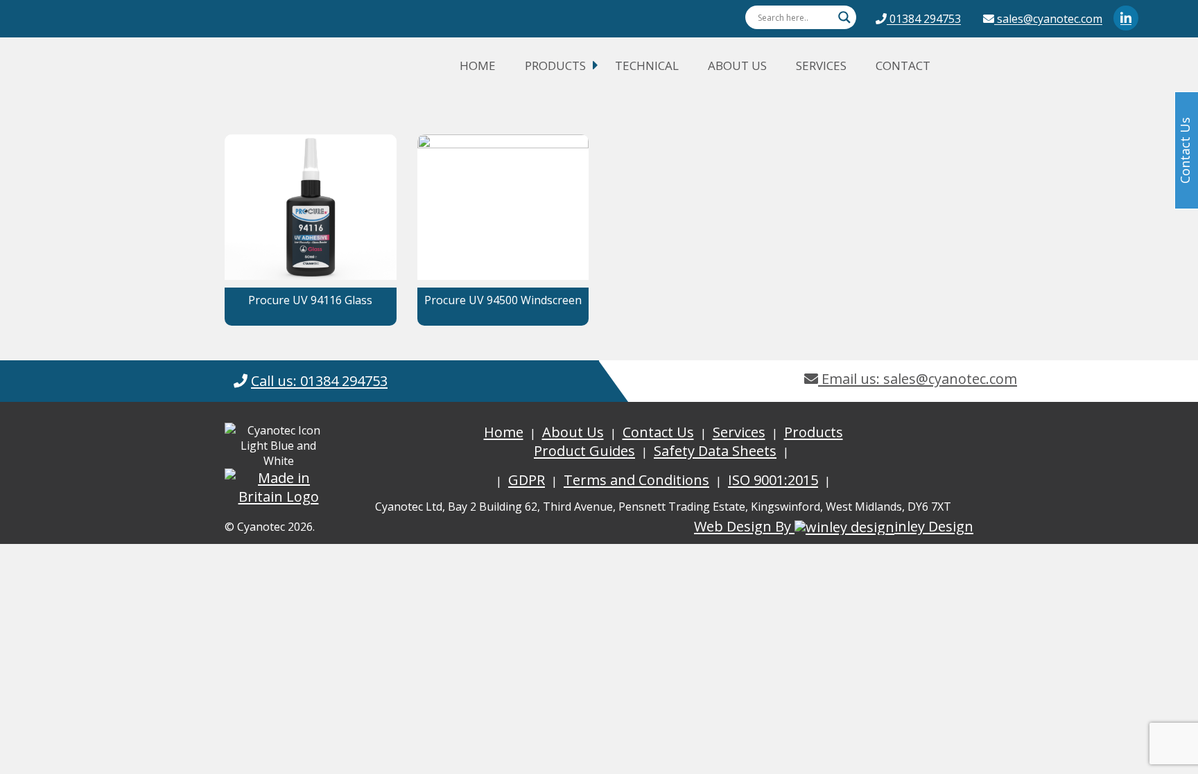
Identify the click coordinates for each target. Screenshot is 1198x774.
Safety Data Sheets (715, 450)
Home (478, 65)
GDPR (526, 479)
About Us (737, 65)
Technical (647, 65)
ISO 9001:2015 (773, 479)
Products (555, 65)
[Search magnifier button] (844, 17)
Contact (903, 65)
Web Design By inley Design (833, 526)
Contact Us (658, 432)
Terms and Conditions (636, 479)
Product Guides (584, 450)
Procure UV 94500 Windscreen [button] (503, 300)
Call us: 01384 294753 (319, 380)
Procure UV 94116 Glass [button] (310, 300)
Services (821, 65)
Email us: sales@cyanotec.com (917, 378)
